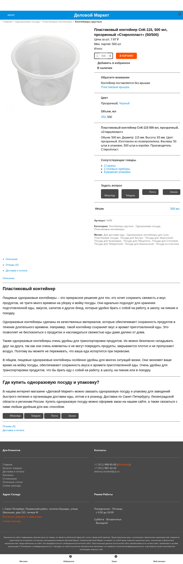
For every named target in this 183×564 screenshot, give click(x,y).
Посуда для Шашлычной (139, 243)
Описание (12, 259)
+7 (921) (105, 464)
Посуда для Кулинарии (107, 240)
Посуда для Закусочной (159, 237)
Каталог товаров (12, 468)
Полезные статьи (13, 482)
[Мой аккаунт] (172, 15)
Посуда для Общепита (136, 240)
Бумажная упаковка (117, 171)
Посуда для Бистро (131, 237)
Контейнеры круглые (88, 21)
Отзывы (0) (12, 264)
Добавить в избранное (114, 63)
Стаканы (110, 165)
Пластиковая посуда (106, 237)
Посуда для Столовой (165, 240)
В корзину (126, 55)
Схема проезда (12, 485)
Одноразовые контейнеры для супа (148, 234)
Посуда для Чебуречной (108, 243)
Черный (124, 103)
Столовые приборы (117, 168)
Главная (7, 21)
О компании (10, 478)
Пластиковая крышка (115, 87)
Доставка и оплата (16, 270)
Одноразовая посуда (27, 21)
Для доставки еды (114, 234)
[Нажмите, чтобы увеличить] (9, 107)
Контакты (8, 475)
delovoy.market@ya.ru (107, 471)
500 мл (174, 208)
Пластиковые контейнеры (57, 21)
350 (103, 116)
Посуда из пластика (167, 243)
